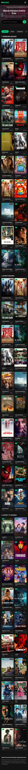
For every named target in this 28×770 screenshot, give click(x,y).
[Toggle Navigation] (25, 2)
